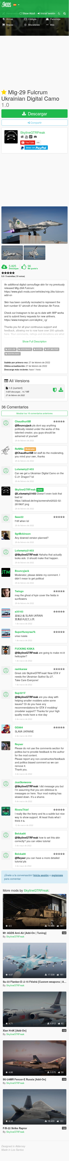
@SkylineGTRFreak (26, 554)
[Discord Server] (35, 136)
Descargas (14, 268)
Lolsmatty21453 (24, 469)
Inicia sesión (41, 875)
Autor (39, 489)
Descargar (37, 113)
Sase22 (19, 517)
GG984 (19, 727)
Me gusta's (33, 268)
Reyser (19, 744)
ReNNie (19, 448)
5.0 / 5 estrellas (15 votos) (13, 276)
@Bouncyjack (23, 425)
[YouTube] (26, 136)
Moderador (30, 449)
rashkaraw (21, 669)
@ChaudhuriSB (24, 453)
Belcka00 (20, 833)
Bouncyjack (22, 571)
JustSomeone (23, 782)
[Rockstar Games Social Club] (31, 136)
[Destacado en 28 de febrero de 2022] (4, 92)
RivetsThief (22, 809)
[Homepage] (22, 136)
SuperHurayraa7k (25, 632)
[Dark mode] (59, 13)
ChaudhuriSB (23, 421)
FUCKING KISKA (24, 648)
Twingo (19, 591)
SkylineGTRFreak (32, 132)
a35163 (19, 611)
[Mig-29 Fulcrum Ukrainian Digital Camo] (34, 225)
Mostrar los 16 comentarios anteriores (34, 413)
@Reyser (20, 858)
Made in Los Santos (12, 1149)
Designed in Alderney (13, 1146)
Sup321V (20, 693)
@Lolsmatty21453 (25, 493)
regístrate (57, 875)
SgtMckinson (23, 533)
